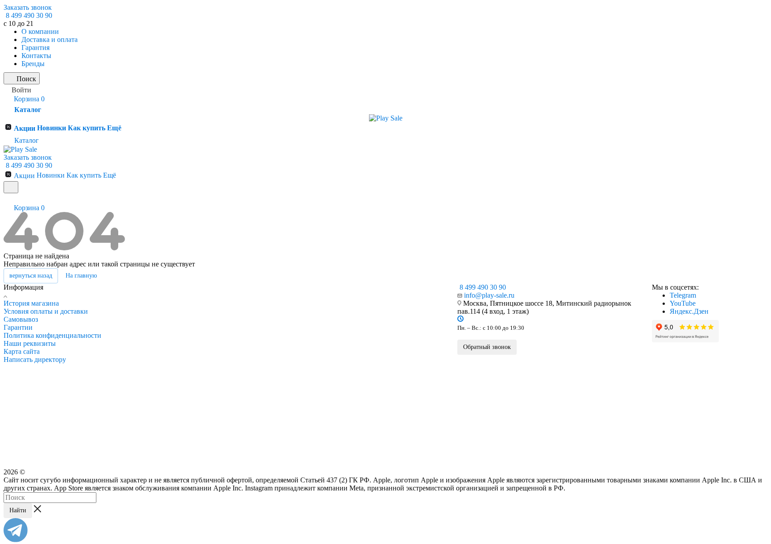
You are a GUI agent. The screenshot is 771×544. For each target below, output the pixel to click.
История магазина (31, 303)
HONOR (358, 405)
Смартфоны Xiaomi (374, 339)
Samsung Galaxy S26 (264, 335)
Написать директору (35, 359)
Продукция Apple (156, 302)
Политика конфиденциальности (52, 335)
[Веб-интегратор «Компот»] (742, 500)
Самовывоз (21, 319)
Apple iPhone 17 (151, 335)
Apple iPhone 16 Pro (155, 366)
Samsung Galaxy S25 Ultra (270, 345)
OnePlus (357, 429)
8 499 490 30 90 (29, 15)
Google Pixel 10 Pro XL (374, 314)
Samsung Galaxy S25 (264, 356)
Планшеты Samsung (265, 389)
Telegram (683, 295)
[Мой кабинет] (8, 199)
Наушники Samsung (265, 401)
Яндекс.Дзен (689, 311)
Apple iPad (146, 419)
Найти (17, 510)
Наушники (361, 441)
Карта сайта (22, 351)
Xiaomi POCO (364, 382)
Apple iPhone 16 (151, 387)
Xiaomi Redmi (363, 393)
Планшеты (254, 425)
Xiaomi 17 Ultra (365, 352)
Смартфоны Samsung (269, 302)
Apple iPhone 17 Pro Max (161, 314)
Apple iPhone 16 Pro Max (161, 356)
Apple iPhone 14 (151, 407)
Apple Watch (148, 444)
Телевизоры (255, 461)
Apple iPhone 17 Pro (155, 325)
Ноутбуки (253, 437)
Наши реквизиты (30, 343)
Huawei (356, 417)
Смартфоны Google (373, 302)
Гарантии (18, 327)
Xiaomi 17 (359, 362)
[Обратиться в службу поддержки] (16, 540)
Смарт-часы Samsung (267, 413)
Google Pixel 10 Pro (369, 325)
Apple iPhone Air (151, 345)
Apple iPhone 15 (151, 397)
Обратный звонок (487, 347)
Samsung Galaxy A (261, 376)
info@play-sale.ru (489, 295)
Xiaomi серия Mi (366, 372)
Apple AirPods (150, 456)
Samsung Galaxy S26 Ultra (270, 314)
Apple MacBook (151, 431)
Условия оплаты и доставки (46, 311)
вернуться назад (30, 275)
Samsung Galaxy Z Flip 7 (268, 366)
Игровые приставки (265, 449)
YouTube (683, 303)
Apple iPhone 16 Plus (156, 376)
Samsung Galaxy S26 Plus (269, 325)
